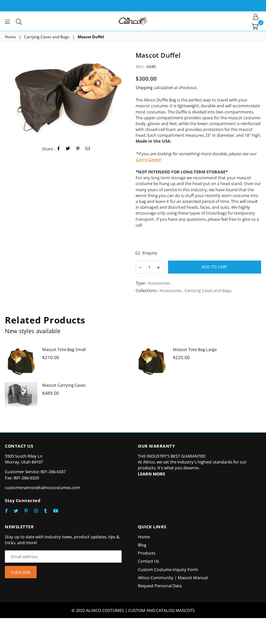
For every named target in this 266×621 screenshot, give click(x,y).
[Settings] (255, 16)
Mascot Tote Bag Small (64, 349)
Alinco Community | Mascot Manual (173, 577)
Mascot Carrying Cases (64, 385)
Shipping (144, 87)
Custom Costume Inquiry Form (168, 569)
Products (146, 553)
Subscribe (21, 572)
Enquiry (149, 253)
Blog (142, 545)
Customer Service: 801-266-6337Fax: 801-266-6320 (35, 474)
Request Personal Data (160, 586)
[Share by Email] (88, 148)
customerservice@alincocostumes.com (42, 487)
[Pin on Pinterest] (78, 148)
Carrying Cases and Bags (46, 37)
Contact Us (148, 561)
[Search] (19, 21)
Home (10, 37)
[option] (68, 95)
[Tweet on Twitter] (68, 148)
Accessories (171, 290)
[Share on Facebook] (59, 148)
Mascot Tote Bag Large (195, 349)
